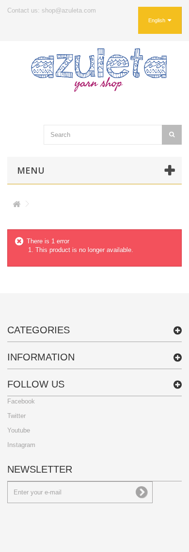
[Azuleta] (99, 70)
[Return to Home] (16, 206)
